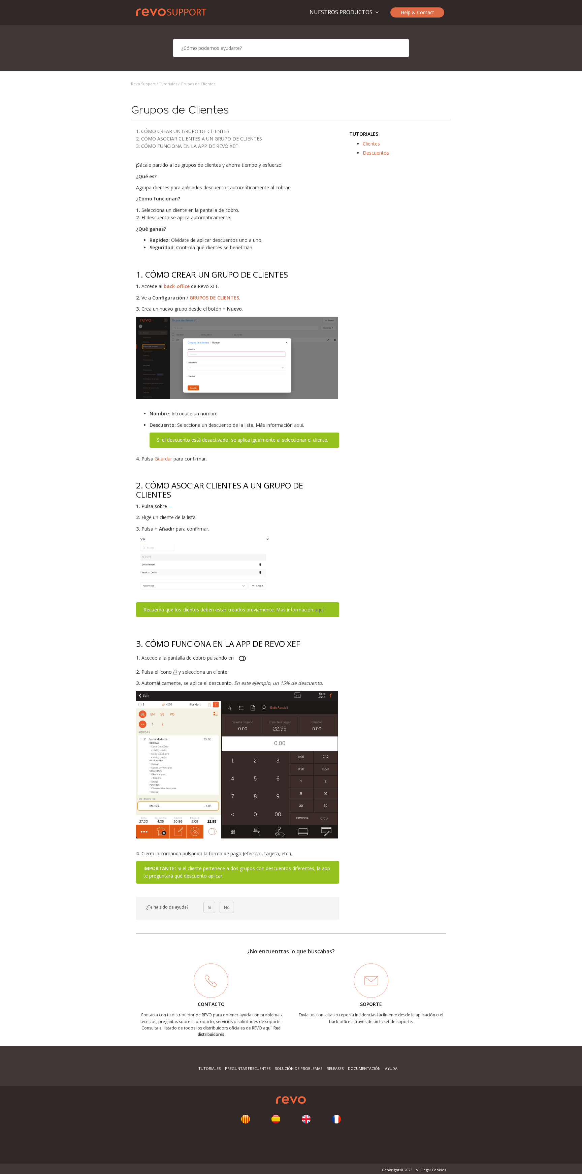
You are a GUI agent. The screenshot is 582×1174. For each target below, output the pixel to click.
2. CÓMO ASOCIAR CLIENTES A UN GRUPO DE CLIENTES (199, 138)
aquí (298, 425)
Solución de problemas (298, 1068)
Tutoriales (168, 83)
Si (209, 907)
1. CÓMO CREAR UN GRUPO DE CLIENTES (182, 131)
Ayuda (391, 1068)
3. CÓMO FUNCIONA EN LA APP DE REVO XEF (187, 146)
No (227, 907)
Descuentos (376, 153)
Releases (335, 1068)
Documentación (364, 1068)
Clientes (371, 143)
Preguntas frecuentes (247, 1068)
